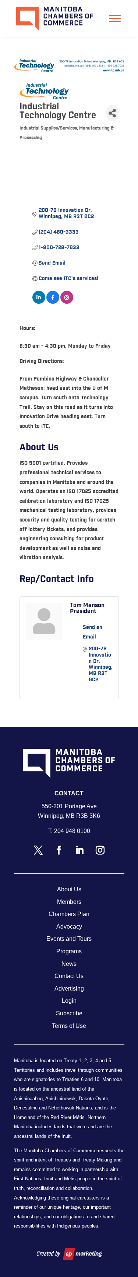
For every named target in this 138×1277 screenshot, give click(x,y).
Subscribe (69, 1013)
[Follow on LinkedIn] (79, 850)
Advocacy (69, 926)
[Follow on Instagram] (100, 850)
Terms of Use (69, 1026)
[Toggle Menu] (115, 18)
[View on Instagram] (66, 302)
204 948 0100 (72, 831)
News (69, 964)
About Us (69, 889)
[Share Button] (112, 113)
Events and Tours (69, 939)
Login (69, 1001)
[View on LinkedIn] (38, 302)
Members (69, 902)
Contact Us (69, 976)
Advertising (69, 988)
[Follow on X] (38, 850)
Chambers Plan (69, 914)
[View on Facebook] (52, 302)
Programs (69, 951)
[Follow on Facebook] (59, 850)
